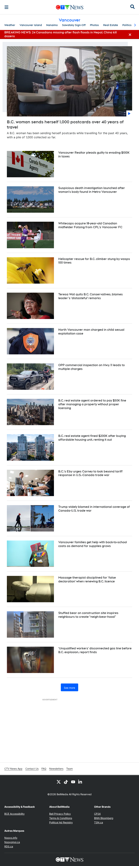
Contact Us (32, 768)
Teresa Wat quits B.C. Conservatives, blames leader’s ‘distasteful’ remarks (90, 296)
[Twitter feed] (58, 782)
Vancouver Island (31, 25)
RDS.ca (8, 846)
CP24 (97, 813)
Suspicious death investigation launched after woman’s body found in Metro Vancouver (91, 190)
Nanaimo (52, 25)
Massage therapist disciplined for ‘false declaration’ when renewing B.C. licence (87, 579)
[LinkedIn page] (80, 782)
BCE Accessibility (14, 813)
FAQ (43, 768)
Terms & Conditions (60, 818)
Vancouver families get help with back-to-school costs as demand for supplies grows (92, 544)
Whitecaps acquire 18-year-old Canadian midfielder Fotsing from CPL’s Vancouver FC (90, 225)
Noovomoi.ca (12, 842)
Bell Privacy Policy (60, 813)
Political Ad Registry (61, 822)
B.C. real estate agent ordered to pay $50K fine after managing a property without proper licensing (92, 404)
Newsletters (56, 768)
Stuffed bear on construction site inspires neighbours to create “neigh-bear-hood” (88, 614)
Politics (127, 25)
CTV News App (13, 768)
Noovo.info (10, 837)
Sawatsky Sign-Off (74, 25)
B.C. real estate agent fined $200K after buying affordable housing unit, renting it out (92, 437)
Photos (94, 25)
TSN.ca (98, 822)
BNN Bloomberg (103, 818)
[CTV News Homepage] (69, 7)
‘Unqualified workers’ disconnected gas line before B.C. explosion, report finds (95, 650)
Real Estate (110, 25)
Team (69, 768)
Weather (9, 25)
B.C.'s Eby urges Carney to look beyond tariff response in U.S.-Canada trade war (90, 473)
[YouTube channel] (73, 782)
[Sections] (6, 7)
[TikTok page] (66, 782)
